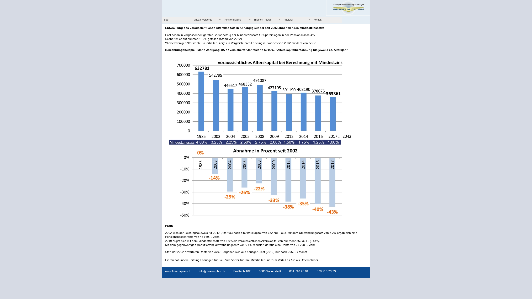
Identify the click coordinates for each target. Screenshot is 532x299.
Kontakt (318, 19)
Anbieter (288, 19)
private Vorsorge (203, 19)
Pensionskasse (232, 19)
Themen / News (262, 19)
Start (166, 19)
